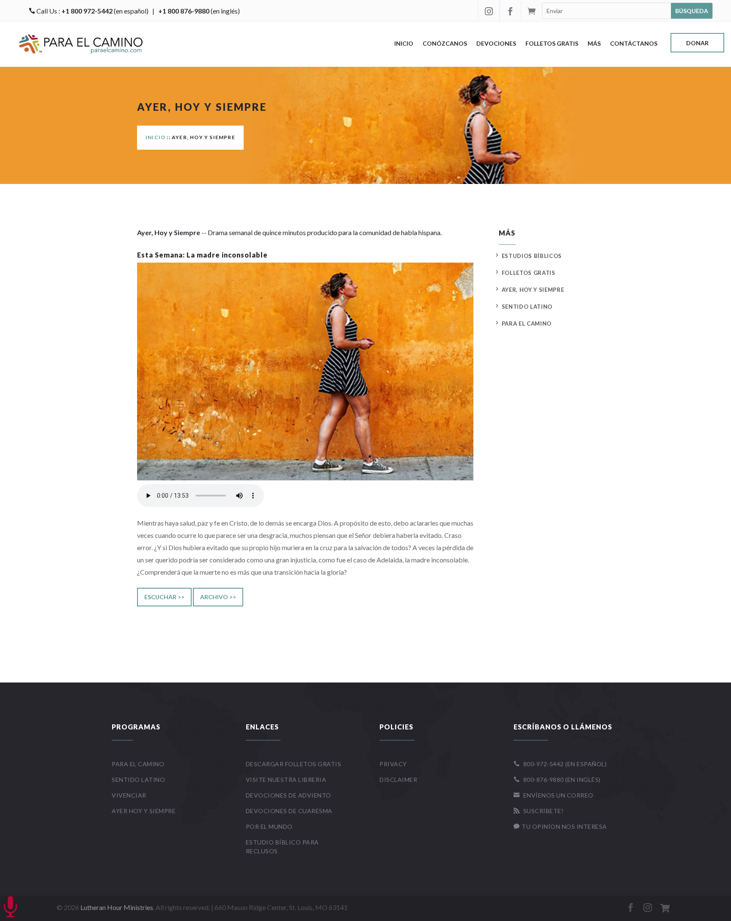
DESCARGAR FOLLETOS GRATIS (293, 764)
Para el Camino (527, 323)
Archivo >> (218, 596)
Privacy (393, 764)
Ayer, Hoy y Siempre (533, 289)
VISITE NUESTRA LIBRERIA (286, 779)
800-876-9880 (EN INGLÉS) (557, 779)
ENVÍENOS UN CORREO (554, 795)
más (594, 44)
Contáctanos (633, 44)
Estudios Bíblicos (532, 255)
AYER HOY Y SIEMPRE (144, 810)
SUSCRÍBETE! (539, 810)
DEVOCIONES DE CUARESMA (289, 810)
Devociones (496, 44)
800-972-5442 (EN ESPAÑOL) (560, 764)
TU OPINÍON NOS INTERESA (560, 826)
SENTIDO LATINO (138, 779)
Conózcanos (445, 44)
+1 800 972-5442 (87, 11)
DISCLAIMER (398, 779)
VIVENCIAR (129, 795)
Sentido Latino (527, 306)
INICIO (155, 137)
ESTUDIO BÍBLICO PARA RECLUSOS (282, 847)
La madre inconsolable (227, 255)
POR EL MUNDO (269, 826)
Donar (697, 43)
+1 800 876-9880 (183, 11)
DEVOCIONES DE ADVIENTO (288, 795)
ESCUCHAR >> (164, 596)
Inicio (403, 44)
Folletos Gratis (551, 44)
